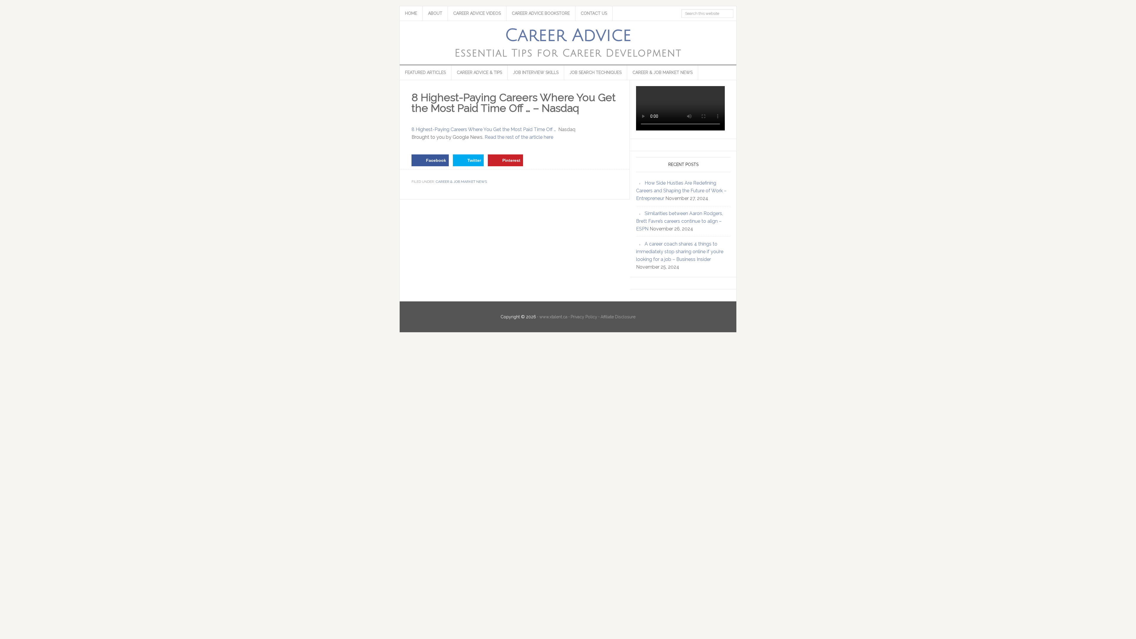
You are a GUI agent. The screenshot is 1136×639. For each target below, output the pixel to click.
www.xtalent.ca (553, 316)
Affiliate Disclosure (618, 316)
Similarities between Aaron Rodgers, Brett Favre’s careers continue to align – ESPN (679, 221)
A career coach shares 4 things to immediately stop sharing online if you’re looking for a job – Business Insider (679, 251)
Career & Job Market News (461, 182)
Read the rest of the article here (519, 137)
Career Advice (568, 35)
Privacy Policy (584, 316)
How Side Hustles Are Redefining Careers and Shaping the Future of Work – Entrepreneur (681, 190)
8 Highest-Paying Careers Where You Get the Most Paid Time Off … (484, 129)
